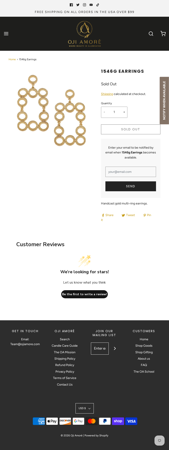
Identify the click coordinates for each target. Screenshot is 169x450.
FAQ (144, 365)
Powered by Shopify (96, 435)
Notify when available (164, 100)
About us (144, 359)
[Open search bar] (151, 34)
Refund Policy (64, 365)
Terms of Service (64, 378)
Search (65, 339)
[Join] (115, 349)
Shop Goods (143, 346)
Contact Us (65, 384)
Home (12, 59)
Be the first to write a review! (84, 294)
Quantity (106, 103)
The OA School (144, 371)
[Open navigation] (6, 34)
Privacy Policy (64, 371)
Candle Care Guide (65, 346)
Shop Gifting (144, 352)
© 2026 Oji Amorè (72, 435)
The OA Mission (64, 352)
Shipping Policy (64, 359)
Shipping (107, 94)
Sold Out (130, 129)
